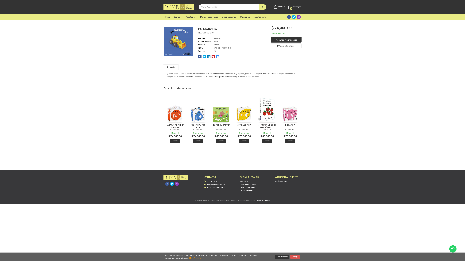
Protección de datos (247, 187)
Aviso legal (244, 181)
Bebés (216, 45)
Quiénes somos (281, 181)
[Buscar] (262, 7)
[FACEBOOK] (289, 17)
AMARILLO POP (244, 125)
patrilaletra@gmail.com (216, 184)
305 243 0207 (212, 181)
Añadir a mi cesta (288, 39)
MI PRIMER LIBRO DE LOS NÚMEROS (267, 126)
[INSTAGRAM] (299, 17)
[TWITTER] (294, 17)
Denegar (295, 257)
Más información (195, 258)
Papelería (190, 17)
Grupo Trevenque (263, 200)
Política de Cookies (247, 190)
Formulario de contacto (216, 187)
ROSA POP (290, 125)
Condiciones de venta (248, 184)
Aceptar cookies (282, 257)
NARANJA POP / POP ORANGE (175, 126)
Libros (177, 17)
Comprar (175, 141)
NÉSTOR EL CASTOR (221, 125)
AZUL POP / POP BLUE (198, 126)
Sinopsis (171, 67)
